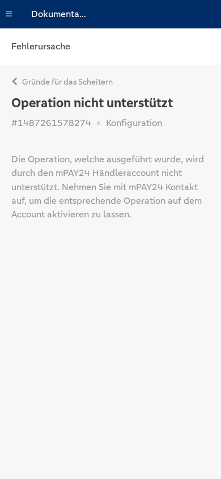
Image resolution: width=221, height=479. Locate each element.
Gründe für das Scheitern (66, 82)
